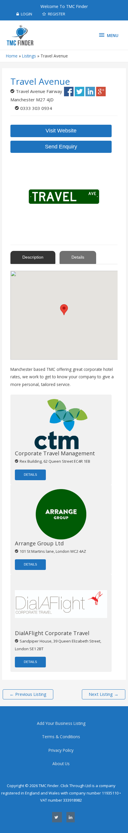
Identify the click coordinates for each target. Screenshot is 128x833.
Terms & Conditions (61, 736)
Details (77, 257)
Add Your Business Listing (61, 723)
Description (32, 257)
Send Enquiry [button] (61, 147)
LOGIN (26, 14)
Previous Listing (28, 694)
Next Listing (103, 694)
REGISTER (56, 14)
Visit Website (61, 131)
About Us (61, 763)
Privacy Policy (61, 750)
